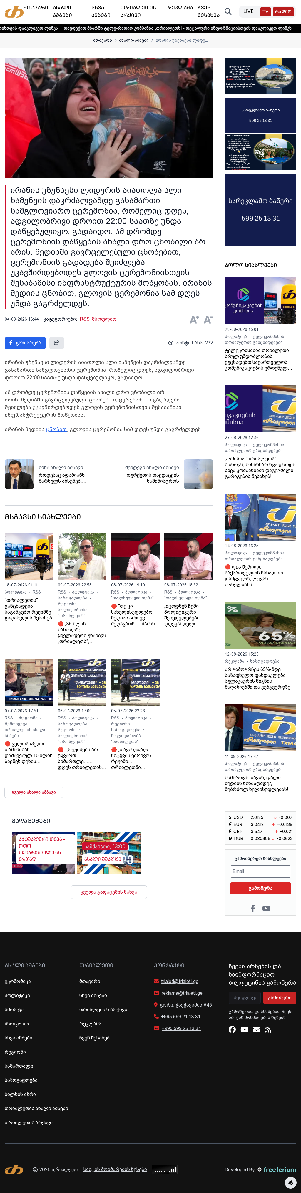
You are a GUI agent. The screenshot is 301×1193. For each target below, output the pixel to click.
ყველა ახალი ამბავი (34, 792)
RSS (85, 319)
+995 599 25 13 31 (181, 1028)
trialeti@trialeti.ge (179, 981)
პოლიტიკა (16, 592)
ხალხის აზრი (20, 1094)
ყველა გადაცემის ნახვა (109, 892)
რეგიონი (68, 604)
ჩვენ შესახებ (94, 1038)
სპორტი (14, 1009)
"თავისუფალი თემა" (132, 598)
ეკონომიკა (18, 981)
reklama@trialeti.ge (182, 993)
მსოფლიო (104, 319)
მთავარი (102, 40)
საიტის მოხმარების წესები (115, 1169)
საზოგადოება (73, 598)
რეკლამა (235, 661)
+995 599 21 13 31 (180, 1016)
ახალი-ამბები (134, 40)
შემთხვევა (17, 724)
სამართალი (19, 1066)
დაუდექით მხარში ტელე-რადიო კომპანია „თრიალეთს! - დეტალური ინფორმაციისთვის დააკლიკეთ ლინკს (145, 28)
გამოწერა (260, 888)
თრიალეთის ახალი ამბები (36, 1108)
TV (265, 12)
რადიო (283, 12)
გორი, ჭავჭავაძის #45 (186, 1005)
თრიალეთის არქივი (29, 1122)
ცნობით (56, 429)
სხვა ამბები (18, 1038)
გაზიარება (28, 343)
